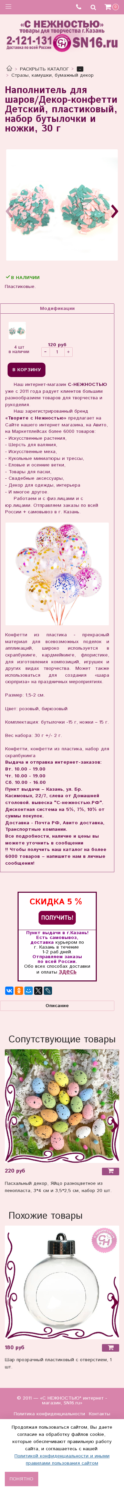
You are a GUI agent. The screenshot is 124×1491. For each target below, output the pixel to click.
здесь (67, 971)
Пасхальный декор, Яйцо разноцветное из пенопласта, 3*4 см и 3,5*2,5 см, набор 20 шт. (58, 1187)
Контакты (99, 1414)
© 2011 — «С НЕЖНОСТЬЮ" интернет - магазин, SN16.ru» (62, 1400)
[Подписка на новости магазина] (57, 918)
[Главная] (9, 69)
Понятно (21, 1479)
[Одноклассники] (19, 991)
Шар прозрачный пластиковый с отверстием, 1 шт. (58, 1363)
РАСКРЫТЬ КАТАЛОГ (44, 69)
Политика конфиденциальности (49, 1414)
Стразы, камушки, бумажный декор (52, 75)
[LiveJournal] (48, 991)
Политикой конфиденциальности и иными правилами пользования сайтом (62, 1460)
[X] (38, 991)
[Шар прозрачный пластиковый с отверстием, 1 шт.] (62, 1282)
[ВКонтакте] (9, 991)
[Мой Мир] (28, 991)
